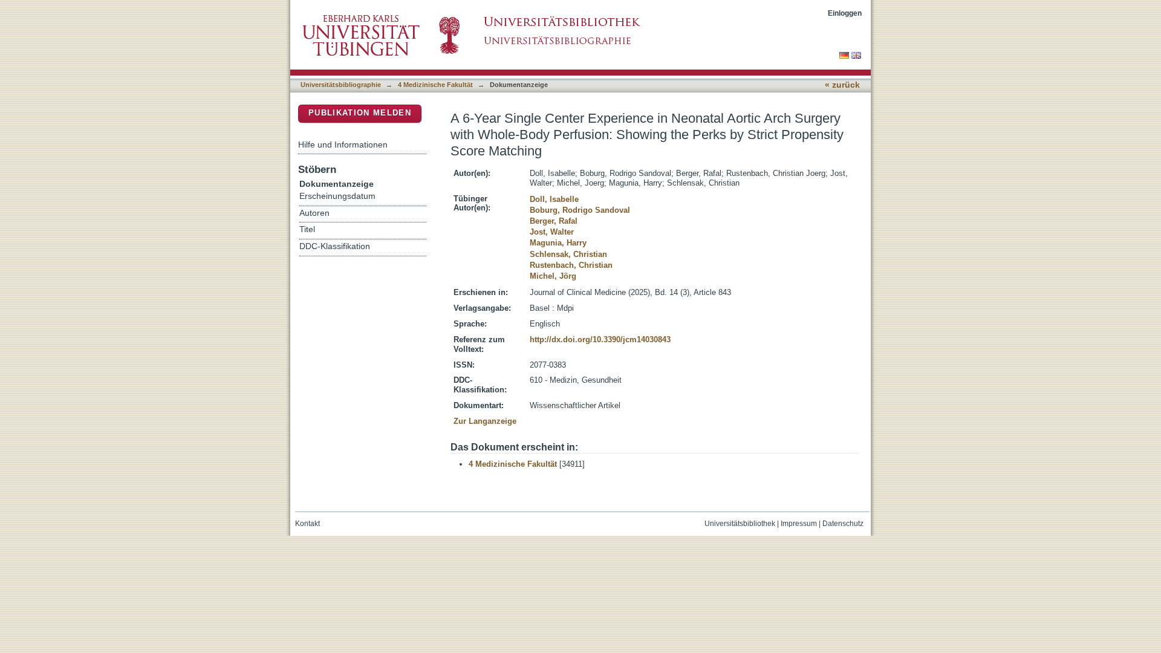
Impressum (799, 523)
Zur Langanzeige (485, 421)
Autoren (314, 213)
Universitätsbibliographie (341, 84)
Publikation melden (359, 112)
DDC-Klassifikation (334, 246)
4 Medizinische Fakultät (435, 84)
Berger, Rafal (553, 221)
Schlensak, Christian (568, 254)
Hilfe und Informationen (343, 144)
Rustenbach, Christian (571, 265)
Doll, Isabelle (554, 199)
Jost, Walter (552, 231)
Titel (307, 229)
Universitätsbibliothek (739, 523)
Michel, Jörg (553, 276)
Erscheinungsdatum (337, 196)
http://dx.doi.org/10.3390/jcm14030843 (600, 339)
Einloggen (845, 13)
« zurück (842, 84)
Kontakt (307, 523)
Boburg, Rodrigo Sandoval (580, 210)
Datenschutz (842, 523)
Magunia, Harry (558, 242)
